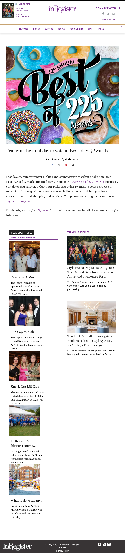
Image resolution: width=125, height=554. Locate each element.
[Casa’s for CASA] (24, 256)
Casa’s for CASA (22, 277)
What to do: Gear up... (26, 500)
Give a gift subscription (22, 15)
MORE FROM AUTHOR (23, 237)
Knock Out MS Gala (25, 386)
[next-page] (16, 521)
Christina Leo (72, 159)
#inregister (108, 19)
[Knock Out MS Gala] (24, 366)
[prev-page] (11, 521)
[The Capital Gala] (24, 311)
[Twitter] (108, 14)
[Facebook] (103, 14)
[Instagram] (113, 14)
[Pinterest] (66, 165)
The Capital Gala (23, 332)
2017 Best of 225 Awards (88, 181)
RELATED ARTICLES (21, 232)
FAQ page (42, 210)
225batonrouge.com (19, 201)
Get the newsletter (22, 9)
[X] (59, 165)
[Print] (73, 165)
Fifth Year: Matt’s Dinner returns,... (23, 443)
